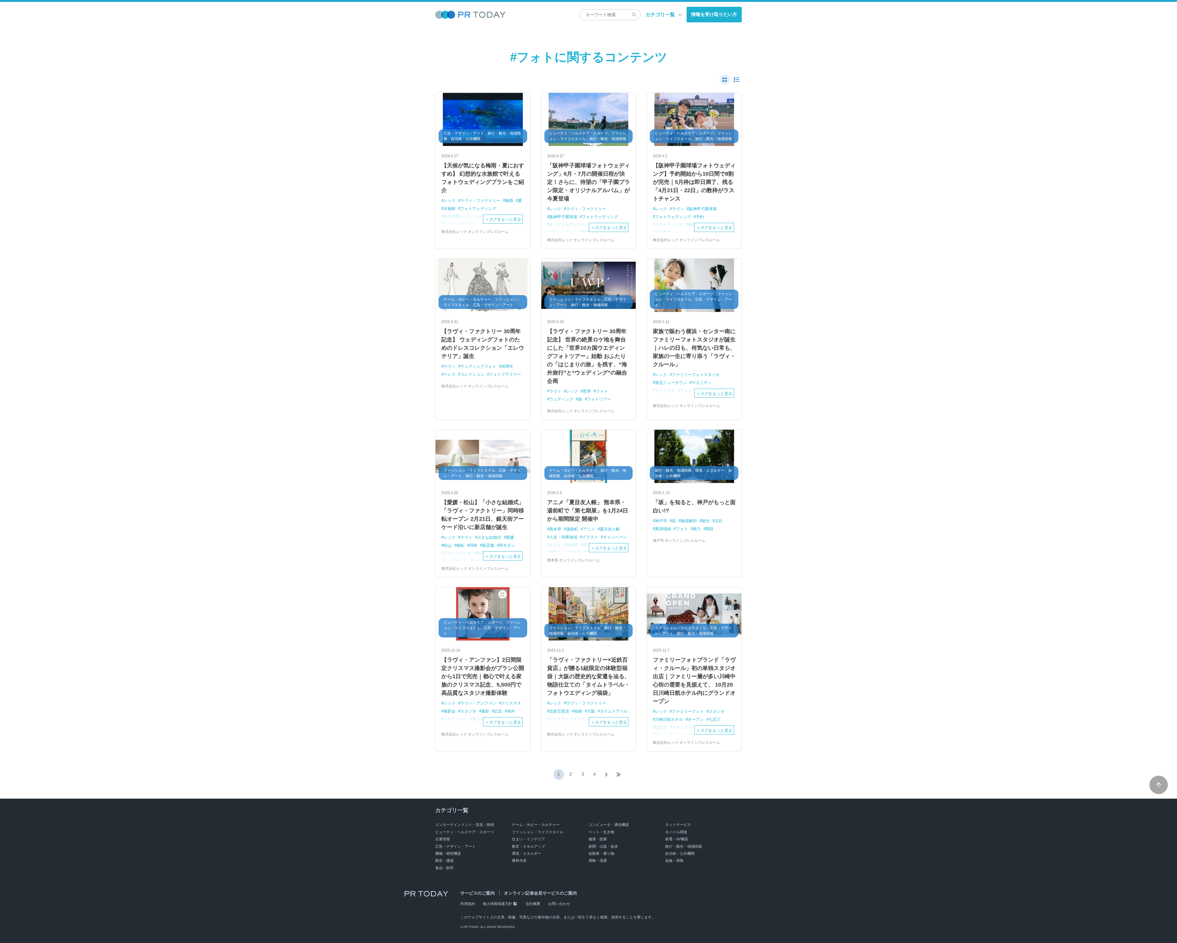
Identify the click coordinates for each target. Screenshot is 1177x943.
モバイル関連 (676, 832)
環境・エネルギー (526, 853)
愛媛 (510, 537)
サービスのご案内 (477, 893)
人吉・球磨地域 (563, 537)
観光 (706, 521)
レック (449, 200)
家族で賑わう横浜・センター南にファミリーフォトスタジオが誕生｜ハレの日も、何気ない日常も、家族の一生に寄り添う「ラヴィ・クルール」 (694, 347)
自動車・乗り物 (601, 853)
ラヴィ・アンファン (478, 703)
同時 (473, 545)
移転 (460, 545)
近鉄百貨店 (559, 711)
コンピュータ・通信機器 (608, 825)
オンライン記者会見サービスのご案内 (540, 893)
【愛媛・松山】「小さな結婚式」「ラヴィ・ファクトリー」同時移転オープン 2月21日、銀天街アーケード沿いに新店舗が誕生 (482, 514)
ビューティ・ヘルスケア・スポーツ (464, 832)
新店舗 (488, 545)
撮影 (485, 711)
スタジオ (468, 711)
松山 (447, 545)
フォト (602, 391)
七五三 (715, 719)
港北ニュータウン (671, 382)
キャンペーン (615, 537)
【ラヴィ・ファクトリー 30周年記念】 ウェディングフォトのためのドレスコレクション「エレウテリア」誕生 (482, 343)
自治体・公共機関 (680, 853)
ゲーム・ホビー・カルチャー (536, 825)
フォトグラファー (505, 374)
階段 (710, 529)
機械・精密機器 (448, 853)
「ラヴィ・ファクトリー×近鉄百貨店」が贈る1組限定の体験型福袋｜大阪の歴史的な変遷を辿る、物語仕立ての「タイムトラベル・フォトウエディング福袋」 (588, 676)
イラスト (590, 537)
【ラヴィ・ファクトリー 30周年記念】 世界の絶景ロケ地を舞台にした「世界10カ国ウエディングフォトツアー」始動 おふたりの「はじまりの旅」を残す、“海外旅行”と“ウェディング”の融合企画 (587, 356)
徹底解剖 (689, 521)
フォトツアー (599, 399)
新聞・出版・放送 (603, 846)
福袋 (578, 711)
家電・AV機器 (676, 839)
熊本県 (555, 529)
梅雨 (509, 200)
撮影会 (449, 711)
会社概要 (533, 904)
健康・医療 (597, 839)
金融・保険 (674, 860)
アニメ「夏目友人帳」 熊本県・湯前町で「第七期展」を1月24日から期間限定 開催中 (587, 510)
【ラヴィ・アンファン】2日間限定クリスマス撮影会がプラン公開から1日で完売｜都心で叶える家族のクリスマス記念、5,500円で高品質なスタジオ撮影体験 (482, 676)
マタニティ (702, 382)
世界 (587, 391)
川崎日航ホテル (669, 719)
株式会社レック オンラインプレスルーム (475, 232)
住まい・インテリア (528, 839)
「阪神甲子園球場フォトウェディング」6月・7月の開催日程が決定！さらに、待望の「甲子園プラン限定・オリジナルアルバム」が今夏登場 (588, 182)
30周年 (507, 366)
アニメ (589, 529)
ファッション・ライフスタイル (537, 832)
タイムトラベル (614, 711)
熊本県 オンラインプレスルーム (573, 560)
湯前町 (572, 529)
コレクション (472, 374)
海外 (511, 711)
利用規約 (467, 904)
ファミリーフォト (688, 711)
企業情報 (442, 839)
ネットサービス (678, 825)
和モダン (507, 545)
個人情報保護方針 (497, 904)
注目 (718, 521)
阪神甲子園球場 (563, 217)
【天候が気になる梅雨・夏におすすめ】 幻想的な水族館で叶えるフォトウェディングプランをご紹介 (482, 177)
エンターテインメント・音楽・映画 (464, 825)
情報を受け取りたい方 (714, 14)
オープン (696, 719)
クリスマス (511, 703)
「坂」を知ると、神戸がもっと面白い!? (694, 506)
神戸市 (661, 521)
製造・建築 (444, 860)
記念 (498, 711)
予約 (700, 217)
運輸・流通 (597, 860)
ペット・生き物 (601, 832)
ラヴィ (678, 209)
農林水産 (519, 860)
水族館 (449, 208)
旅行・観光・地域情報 (683, 846)
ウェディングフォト (478, 366)
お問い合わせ (559, 904)
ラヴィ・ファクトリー (480, 200)
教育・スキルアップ (528, 846)
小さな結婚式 (489, 537)
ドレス (449, 374)
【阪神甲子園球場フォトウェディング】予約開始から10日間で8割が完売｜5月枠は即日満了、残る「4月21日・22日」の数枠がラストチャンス (694, 182)
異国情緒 (663, 529)
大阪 (591, 711)
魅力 (697, 529)
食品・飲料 (444, 868)
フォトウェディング (478, 208)
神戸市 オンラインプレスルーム (679, 540)
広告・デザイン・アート (455, 846)
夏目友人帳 (610, 529)
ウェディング (561, 399)
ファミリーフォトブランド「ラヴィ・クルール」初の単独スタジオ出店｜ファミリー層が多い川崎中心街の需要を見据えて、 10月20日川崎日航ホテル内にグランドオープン (694, 680)
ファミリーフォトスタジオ (696, 374)
